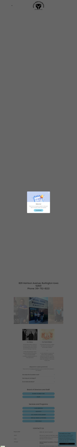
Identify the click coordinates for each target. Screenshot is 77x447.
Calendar (38, 210)
